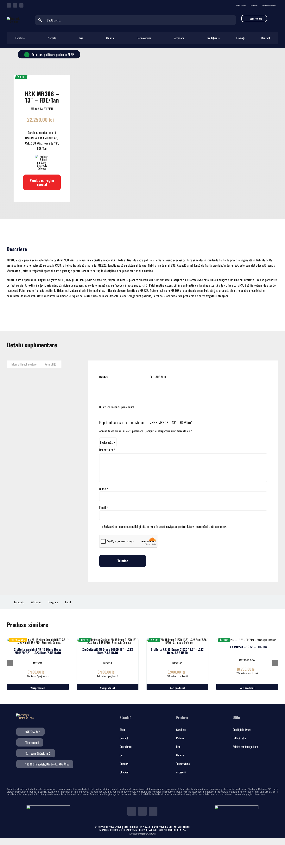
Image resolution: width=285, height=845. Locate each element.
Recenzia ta (107, 449)
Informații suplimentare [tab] (23, 364)
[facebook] (9, 5)
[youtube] (21, 5)
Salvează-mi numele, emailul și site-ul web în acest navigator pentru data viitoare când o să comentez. (165, 526)
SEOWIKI (152, 834)
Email (103, 507)
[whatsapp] (15, 5)
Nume (103, 488)
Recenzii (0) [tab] (51, 364)
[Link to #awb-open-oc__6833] (275, 18)
